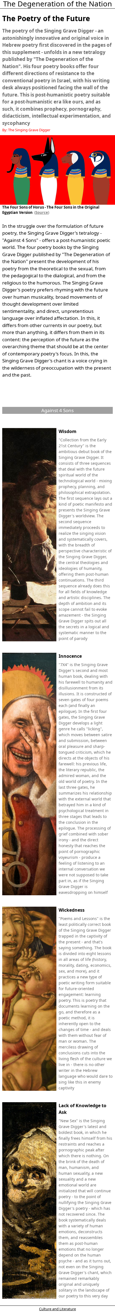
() (41, 212)
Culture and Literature (57, 1308)
